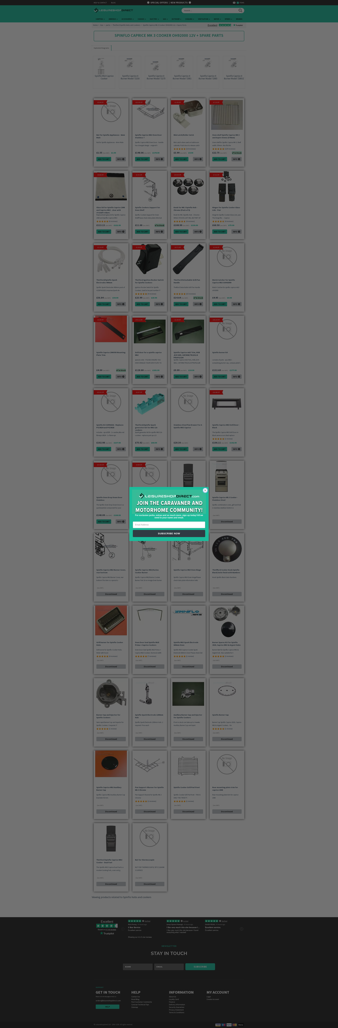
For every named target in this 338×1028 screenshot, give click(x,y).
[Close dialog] (205, 490)
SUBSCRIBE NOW (169, 533)
